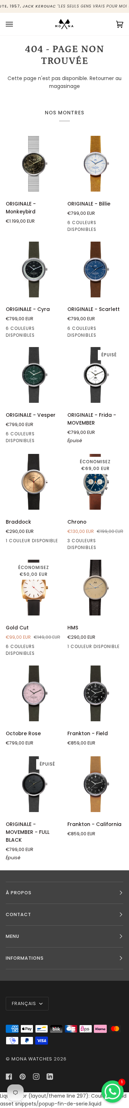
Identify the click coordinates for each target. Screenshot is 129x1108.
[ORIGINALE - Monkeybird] (34, 164)
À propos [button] (19, 893)
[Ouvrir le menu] (16, 24)
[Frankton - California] (95, 784)
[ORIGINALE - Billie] (95, 164)
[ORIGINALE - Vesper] (34, 375)
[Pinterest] (22, 1076)
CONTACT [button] (18, 914)
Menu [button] (12, 936)
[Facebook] (9, 1076)
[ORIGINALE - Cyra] (34, 269)
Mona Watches (31, 1059)
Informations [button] (25, 958)
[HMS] (95, 587)
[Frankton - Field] (95, 693)
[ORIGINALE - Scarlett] (95, 269)
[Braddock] (34, 482)
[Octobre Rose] (34, 693)
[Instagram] (36, 1076)
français (25, 1003)
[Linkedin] (50, 1076)
